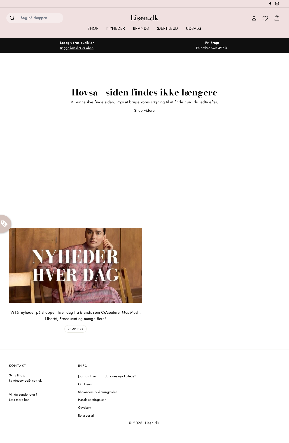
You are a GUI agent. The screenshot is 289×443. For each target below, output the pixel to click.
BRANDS (141, 28)
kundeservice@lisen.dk (25, 380)
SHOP (92, 28)
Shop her (76, 329)
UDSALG (194, 28)
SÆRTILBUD (167, 28)
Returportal (86, 415)
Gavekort (84, 407)
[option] (76, 45)
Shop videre (144, 110)
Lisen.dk (144, 17)
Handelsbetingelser (92, 399)
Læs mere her (19, 399)
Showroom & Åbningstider (97, 392)
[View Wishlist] (265, 18)
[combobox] (40, 18)
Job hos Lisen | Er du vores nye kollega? (107, 376)
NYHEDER (115, 28)
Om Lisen (85, 384)
